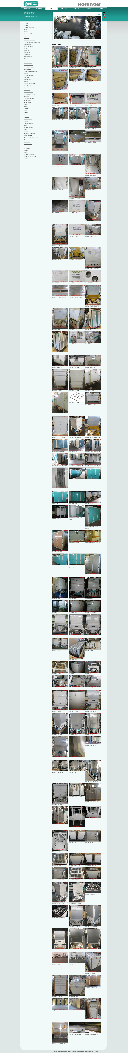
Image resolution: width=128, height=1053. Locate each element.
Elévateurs (26, 38)
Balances (26, 150)
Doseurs (26, 31)
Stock (51, 8)
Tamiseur (26, 110)
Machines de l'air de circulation (31, 137)
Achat (89, 8)
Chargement (27, 142)
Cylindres (26, 152)
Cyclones (26, 23)
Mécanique (39, 8)
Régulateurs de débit (29, 75)
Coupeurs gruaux (28, 63)
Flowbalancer (27, 52)
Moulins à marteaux (28, 65)
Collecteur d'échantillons (30, 94)
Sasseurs (26, 60)
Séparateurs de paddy (29, 85)
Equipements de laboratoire (30, 71)
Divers (25, 29)
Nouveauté (64, 8)
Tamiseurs (26, 50)
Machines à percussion (29, 40)
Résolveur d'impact (28, 92)
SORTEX (26, 112)
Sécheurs (26, 131)
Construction (26, 8)
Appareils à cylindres (29, 154)
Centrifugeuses (27, 148)
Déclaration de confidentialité (76, 1051)
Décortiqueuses (27, 100)
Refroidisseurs (27, 58)
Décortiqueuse (27, 102)
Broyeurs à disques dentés (30, 156)
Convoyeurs (27, 54)
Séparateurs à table (28, 127)
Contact (87, 1051)
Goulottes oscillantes (29, 146)
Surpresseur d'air (28, 33)
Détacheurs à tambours (29, 133)
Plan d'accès (94, 1051)
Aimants (26, 73)
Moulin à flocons (28, 56)
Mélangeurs (27, 77)
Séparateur (26, 108)
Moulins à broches (28, 123)
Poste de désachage (29, 98)
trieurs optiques (27, 44)
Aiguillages (26, 96)
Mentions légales (62, 1051)
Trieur (25, 129)
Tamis (25, 106)
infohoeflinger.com (32, 16)
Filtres (25, 48)
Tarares (25, 125)
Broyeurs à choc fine (29, 46)
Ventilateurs (26, 139)
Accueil (55, 1051)
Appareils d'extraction (29, 27)
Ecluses (26, 104)
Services (76, 8)
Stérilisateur (27, 121)
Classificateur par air (29, 115)
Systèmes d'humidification (30, 83)
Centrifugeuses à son (29, 67)
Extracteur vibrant (28, 144)
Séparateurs (27, 25)
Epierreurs (26, 117)
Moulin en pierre (28, 119)
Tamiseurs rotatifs (28, 135)
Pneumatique (27, 90)
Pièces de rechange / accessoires (32, 42)
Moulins (26, 81)
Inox (25, 36)
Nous (101, 8)
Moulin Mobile (27, 79)
